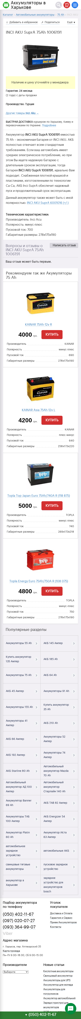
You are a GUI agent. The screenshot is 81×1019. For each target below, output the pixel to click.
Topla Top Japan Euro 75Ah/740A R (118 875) (38, 495)
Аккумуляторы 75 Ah (18, 675)
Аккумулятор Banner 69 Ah (18, 803)
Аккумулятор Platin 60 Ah (18, 834)
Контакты (55, 927)
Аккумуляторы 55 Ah (19, 643)
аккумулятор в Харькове (15, 882)
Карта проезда (11, 951)
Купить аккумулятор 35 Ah (56, 707)
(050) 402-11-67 (18, 914)
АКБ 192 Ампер (15, 755)
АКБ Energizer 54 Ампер (54, 818)
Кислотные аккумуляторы (58, 971)
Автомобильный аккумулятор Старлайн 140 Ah (54, 787)
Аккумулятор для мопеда (58, 984)
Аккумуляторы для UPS (56, 980)
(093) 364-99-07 (19, 927)
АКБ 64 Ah (50, 675)
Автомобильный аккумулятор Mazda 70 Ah (56, 771)
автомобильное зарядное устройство (15, 851)
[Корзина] (66, 5)
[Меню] (75, 5)
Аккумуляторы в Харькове (28, 5)
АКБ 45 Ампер (15, 691)
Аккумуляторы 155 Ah (19, 707)
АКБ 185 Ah (51, 659)
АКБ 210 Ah (51, 723)
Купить (52, 334)
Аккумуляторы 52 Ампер (54, 739)
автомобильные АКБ (56, 851)
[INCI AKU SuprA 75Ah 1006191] (40, 57)
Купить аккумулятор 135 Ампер (18, 659)
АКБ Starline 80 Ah (18, 771)
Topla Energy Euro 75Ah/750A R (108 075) (38, 581)
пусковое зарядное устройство (56, 866)
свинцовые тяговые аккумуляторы (18, 866)
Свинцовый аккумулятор (58, 975)
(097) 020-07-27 (19, 921)
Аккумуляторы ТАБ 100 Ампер (18, 818)
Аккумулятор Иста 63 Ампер (55, 834)
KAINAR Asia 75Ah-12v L (38, 410)
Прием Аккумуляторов (63, 922)
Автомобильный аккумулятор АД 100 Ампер (19, 787)
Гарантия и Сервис (61, 918)
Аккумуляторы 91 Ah (56, 691)
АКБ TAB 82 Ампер (55, 803)
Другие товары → (22, 113)
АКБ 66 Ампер (15, 739)
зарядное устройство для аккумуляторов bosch (53, 885)
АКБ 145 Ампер (53, 643)
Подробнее (49, 125)
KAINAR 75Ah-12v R (38, 324)
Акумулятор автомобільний (59, 998)
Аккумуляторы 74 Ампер (54, 755)
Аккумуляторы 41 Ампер (17, 723)
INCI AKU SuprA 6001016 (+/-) (48, 202)
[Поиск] (58, 5)
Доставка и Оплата (61, 913)
